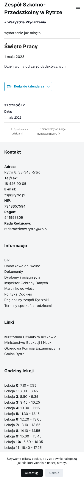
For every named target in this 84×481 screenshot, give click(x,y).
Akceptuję (32, 473)
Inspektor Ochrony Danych (26, 283)
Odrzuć (54, 473)
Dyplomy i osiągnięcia (22, 277)
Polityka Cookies (18, 294)
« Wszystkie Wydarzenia (25, 22)
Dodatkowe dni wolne (22, 266)
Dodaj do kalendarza (29, 86)
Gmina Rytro (14, 354)
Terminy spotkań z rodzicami (28, 305)
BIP (6, 260)
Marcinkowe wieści (19, 288)
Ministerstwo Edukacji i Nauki (28, 342)
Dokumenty (13, 271)
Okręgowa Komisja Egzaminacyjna (32, 348)
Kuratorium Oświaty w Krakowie (30, 337)
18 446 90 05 (15, 183)
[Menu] (78, 9)
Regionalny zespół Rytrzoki (26, 300)
